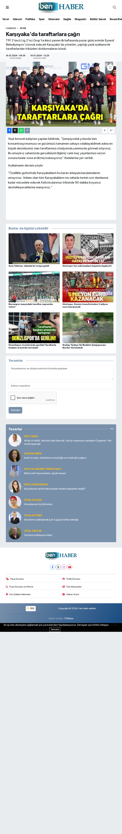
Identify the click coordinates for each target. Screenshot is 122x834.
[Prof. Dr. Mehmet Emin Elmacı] (15, 471)
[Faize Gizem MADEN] (15, 486)
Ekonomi (53, 19)
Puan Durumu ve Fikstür (21, 587)
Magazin (80, 19)
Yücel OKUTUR (32, 531)
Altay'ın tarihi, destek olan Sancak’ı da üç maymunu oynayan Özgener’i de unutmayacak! (67, 442)
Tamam (55, 629)
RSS (32, 608)
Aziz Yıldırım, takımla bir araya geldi (29, 266)
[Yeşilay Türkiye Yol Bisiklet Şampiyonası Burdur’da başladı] (88, 327)
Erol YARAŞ (31, 436)
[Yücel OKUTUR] (15, 533)
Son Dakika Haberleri (20, 594)
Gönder (15, 410)
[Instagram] (64, 567)
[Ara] (114, 8)
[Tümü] (111, 429)
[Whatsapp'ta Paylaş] (21, 130)
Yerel (5, 19)
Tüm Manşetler (74, 587)
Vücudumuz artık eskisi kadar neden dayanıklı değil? (54, 488)
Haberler (11, 28)
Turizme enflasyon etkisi (38, 535)
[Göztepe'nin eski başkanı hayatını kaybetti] (88, 248)
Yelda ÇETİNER (33, 515)
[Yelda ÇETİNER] (15, 517)
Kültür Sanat (98, 19)
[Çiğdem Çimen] (15, 455)
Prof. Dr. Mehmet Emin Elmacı (42, 469)
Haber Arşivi (72, 594)
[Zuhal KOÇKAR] (15, 502)
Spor (42, 19)
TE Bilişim (68, 618)
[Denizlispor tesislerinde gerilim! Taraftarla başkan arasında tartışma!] (34, 327)
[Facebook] (52, 567)
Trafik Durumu (73, 579)
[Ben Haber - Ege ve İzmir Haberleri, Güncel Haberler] (61, 7)
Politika (30, 19)
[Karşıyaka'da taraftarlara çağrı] (61, 94)
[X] (58, 567)
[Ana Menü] (7, 7)
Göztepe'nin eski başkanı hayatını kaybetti (87, 266)
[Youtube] (69, 567)
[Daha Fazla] (27, 130)
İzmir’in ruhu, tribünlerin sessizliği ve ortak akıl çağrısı (55, 458)
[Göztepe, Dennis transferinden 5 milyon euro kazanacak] (88, 286)
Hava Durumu (17, 579)
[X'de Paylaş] (15, 130)
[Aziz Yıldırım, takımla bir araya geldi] (34, 248)
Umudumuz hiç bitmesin (38, 504)
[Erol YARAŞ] (15, 440)
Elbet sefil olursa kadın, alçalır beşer (45, 473)
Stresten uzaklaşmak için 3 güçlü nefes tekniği (51, 519)
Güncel (17, 19)
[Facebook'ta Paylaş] (9, 130)
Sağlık (67, 19)
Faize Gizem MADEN (36, 484)
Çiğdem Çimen (33, 453)
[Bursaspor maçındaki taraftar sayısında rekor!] (34, 286)
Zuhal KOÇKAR (33, 500)
